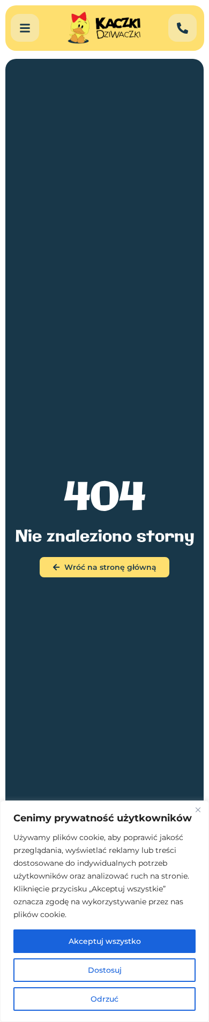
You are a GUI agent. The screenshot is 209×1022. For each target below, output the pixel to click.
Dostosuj (105, 970)
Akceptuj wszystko (105, 941)
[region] (104, 911)
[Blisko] (197, 809)
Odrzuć (104, 999)
